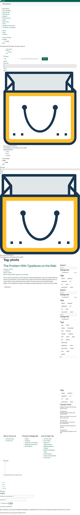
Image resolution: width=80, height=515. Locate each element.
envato (5, 272)
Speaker (4, 16)
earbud (63, 278)
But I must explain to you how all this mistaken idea (67, 423)
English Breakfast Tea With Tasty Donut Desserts (67, 413)
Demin (67, 325)
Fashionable (70, 328)
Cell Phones (5, 14)
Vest (62, 351)
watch (71, 287)
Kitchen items (6, 18)
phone (67, 336)
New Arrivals (6, 12)
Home (4, 30)
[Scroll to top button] (77, 508)
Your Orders (47, 440)
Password (2, 499)
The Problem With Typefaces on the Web (29, 265)
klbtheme (68, 331)
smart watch (64, 287)
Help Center (47, 457)
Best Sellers (5, 8)
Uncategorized (65, 272)
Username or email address (6, 496)
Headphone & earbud (8, 25)
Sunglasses (64, 345)
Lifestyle (63, 333)
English (4, 39)
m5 (70, 281)
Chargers (27, 440)
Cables (27, 438)
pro (62, 339)
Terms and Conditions (50, 455)
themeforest (64, 348)
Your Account (47, 438)
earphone (70, 278)
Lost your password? (6, 506)
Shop (4, 32)
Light (3, 20)
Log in (10, 503)
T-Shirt (71, 345)
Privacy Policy (10, 438)
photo (10, 272)
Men (62, 336)
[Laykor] (2, 1)
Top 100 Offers (6, 10)
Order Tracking (6, 37)
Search (45, 59)
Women (63, 354)
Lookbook (70, 333)
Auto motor (5, 22)
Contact (4, 34)
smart (67, 284)
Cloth (4, 23)
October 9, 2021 (8, 269)
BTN (3, 43)
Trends (71, 348)
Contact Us (9, 440)
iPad (62, 331)
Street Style (64, 342)
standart (68, 339)
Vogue (67, 351)
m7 (62, 284)
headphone (64, 281)
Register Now (22, 512)
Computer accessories (9, 27)
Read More (7, 287)
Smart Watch (28, 446)
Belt (62, 325)
